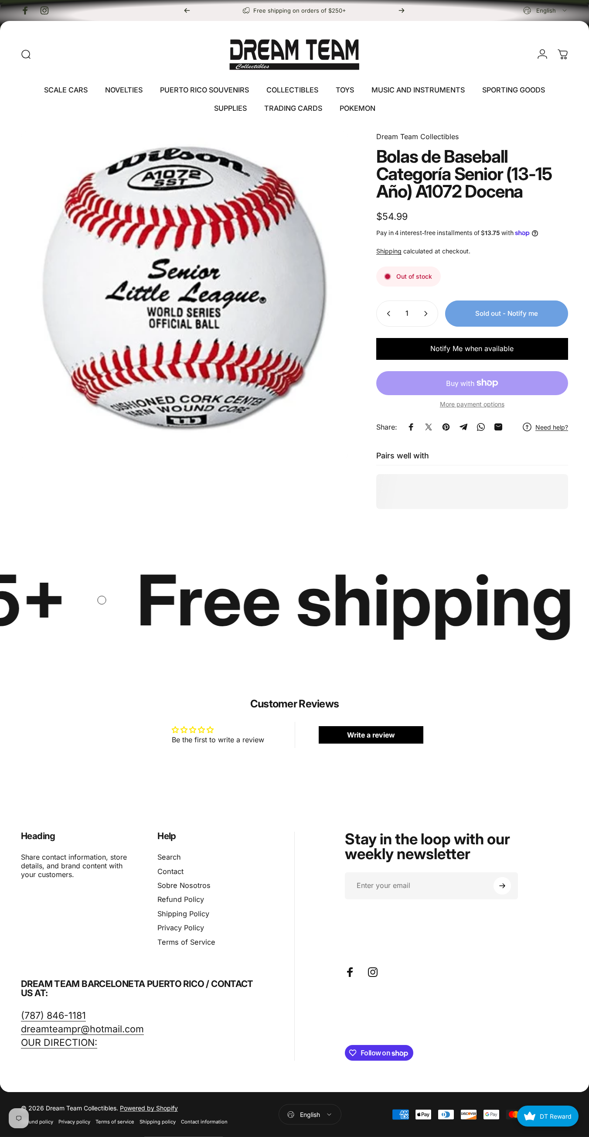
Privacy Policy (180, 927)
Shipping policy (158, 1122)
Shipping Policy (183, 913)
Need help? (551, 427)
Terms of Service (186, 942)
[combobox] (545, 10)
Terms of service (114, 1122)
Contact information (204, 1122)
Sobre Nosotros (184, 885)
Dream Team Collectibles (417, 136)
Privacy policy (74, 1122)
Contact (170, 871)
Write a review (371, 735)
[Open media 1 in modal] (184, 294)
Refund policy (37, 1122)
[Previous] (187, 10)
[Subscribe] (502, 886)
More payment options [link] (472, 404)
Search (169, 857)
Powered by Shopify (149, 1108)
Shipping (389, 251)
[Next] (401, 10)
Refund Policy (180, 899)
